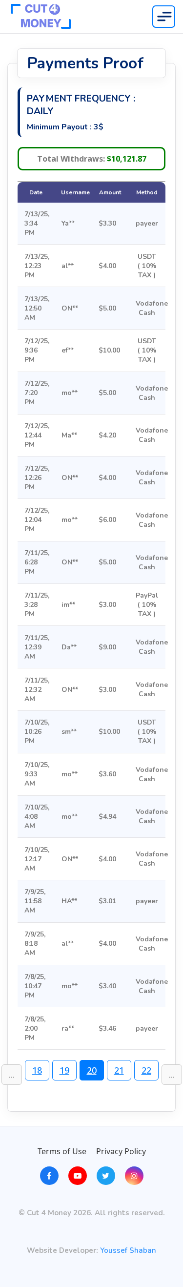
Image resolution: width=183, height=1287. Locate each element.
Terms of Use (62, 1151)
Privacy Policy (121, 1151)
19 (64, 1070)
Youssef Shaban (128, 1250)
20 (92, 1070)
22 (146, 1070)
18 (37, 1070)
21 (119, 1070)
